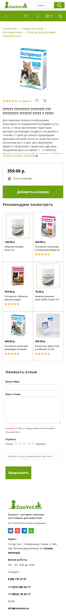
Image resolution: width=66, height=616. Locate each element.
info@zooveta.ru (18, 608)
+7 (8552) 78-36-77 (19, 594)
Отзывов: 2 (25, 101)
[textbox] (44, 5)
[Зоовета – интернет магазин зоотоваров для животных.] (33, 505)
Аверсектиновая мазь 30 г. (14, 248)
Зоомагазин (10, 28)
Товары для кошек (32, 28)
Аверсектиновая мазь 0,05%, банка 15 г (47, 298)
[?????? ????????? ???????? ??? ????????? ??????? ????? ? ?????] (33, 69)
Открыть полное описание (19, 155)
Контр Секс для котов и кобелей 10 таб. (47, 347)
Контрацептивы (12, 32)
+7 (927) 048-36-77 (19, 587)
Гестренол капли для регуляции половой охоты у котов (16, 349)
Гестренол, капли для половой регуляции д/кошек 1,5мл (47, 250)
